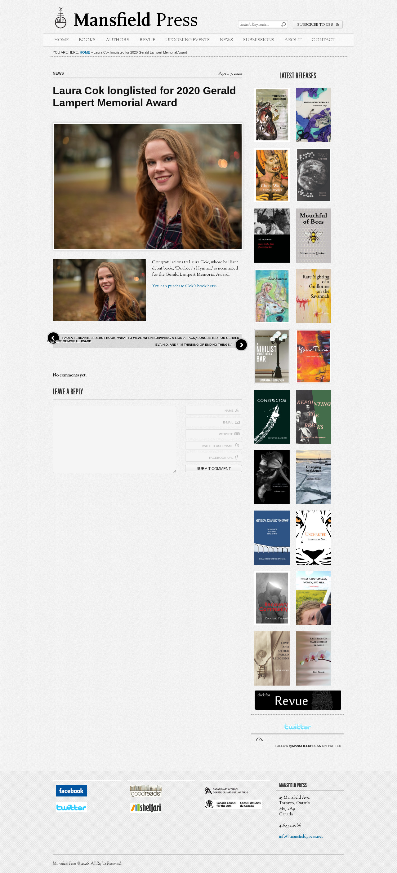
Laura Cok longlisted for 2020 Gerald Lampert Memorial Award (144, 96)
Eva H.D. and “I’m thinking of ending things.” (193, 344)
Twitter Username (217, 446)
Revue (147, 40)
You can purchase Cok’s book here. (185, 286)
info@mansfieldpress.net (301, 837)
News (226, 40)
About (292, 40)
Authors (117, 40)
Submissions (258, 40)
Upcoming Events (187, 40)
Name (229, 410)
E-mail (228, 422)
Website (226, 434)
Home (61, 40)
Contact (323, 40)
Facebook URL (221, 457)
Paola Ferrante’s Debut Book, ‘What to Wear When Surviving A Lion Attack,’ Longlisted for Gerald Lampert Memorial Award (143, 339)
